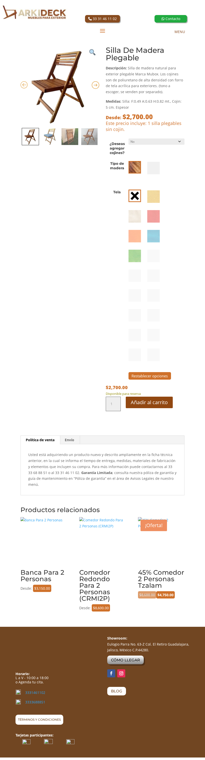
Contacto (172, 18)
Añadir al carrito (149, 402)
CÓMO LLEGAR (125, 660)
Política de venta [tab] (40, 439)
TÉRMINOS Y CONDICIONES (39, 719)
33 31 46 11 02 (104, 18)
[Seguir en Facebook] (111, 673)
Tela (117, 192)
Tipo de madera (117, 165)
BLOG (116, 691)
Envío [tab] (69, 439)
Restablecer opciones (150, 375)
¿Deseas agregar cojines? (117, 148)
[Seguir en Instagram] (121, 673)
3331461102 (35, 692)
